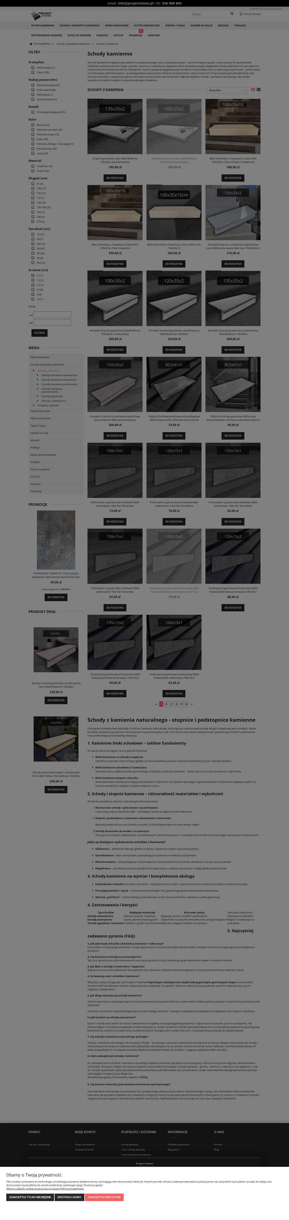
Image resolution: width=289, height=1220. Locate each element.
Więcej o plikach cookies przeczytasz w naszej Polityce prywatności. (45, 1188)
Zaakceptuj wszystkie (104, 1197)
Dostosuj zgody (69, 1197)
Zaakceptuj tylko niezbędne (30, 1197)
